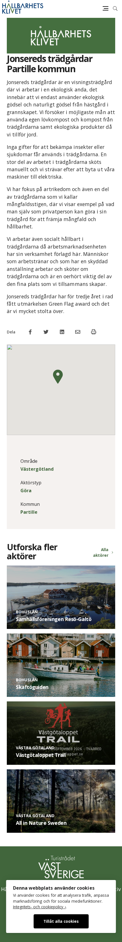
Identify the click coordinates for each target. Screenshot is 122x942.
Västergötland (37, 469)
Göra (25, 490)
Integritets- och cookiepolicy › (39, 906)
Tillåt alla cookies (61, 921)
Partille (28, 512)
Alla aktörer (100, 552)
